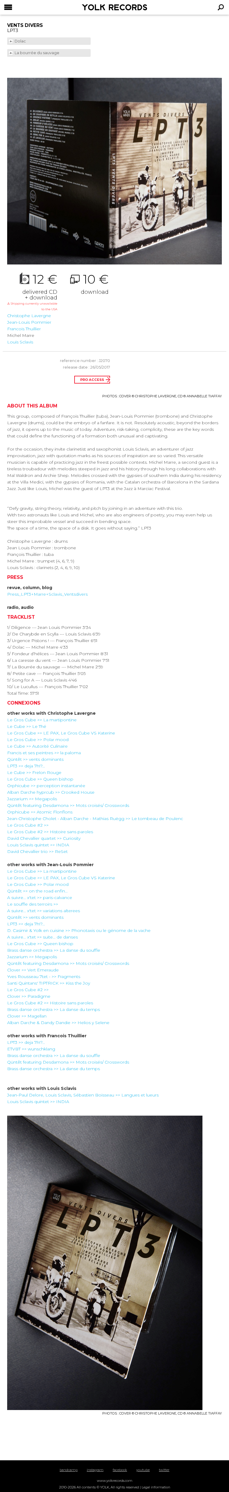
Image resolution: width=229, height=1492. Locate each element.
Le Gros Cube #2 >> (28, 825)
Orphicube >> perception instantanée (46, 785)
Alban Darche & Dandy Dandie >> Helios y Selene (58, 1022)
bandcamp (69, 1470)
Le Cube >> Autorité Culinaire (37, 746)
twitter (164, 1470)
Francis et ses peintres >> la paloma (44, 752)
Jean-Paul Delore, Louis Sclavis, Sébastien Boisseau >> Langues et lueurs (83, 1095)
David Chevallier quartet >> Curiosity (44, 838)
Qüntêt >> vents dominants (35, 759)
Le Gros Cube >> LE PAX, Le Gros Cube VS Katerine (61, 733)
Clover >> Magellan (27, 1016)
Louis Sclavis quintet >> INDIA (38, 845)
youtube (143, 1470)
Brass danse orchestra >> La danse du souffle (53, 950)
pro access (92, 380)
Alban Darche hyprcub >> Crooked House (51, 792)
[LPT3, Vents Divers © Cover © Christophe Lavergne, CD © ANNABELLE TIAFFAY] (114, 171)
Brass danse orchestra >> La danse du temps (53, 1009)
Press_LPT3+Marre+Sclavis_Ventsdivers (47, 594)
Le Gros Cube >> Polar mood (38, 739)
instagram (95, 1470)
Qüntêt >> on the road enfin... (37, 891)
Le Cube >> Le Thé (26, 726)
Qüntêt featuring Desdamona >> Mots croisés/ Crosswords (68, 805)
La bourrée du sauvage (37, 53)
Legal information (156, 1487)
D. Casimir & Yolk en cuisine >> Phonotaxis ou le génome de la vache (79, 930)
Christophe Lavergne (29, 315)
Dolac (21, 41)
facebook (120, 1470)
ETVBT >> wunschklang (31, 1049)
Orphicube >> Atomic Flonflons (39, 812)
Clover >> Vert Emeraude (33, 970)
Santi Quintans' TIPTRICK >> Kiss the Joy (48, 983)
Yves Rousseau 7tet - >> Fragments (43, 976)
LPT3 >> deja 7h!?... (26, 766)
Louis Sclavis (20, 342)
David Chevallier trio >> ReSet (37, 851)
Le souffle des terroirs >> (32, 904)
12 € (32, 292)
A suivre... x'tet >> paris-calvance (39, 897)
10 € (95, 284)
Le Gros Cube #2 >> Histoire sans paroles (50, 831)
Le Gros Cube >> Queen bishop (40, 779)
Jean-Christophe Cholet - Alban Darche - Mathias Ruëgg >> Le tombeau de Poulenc (95, 818)
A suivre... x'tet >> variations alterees (43, 910)
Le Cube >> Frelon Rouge (34, 772)
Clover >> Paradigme (28, 996)
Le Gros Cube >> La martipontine (42, 720)
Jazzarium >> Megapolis (32, 798)
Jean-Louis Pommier (29, 322)
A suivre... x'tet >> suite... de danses (42, 937)
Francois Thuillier (24, 328)
